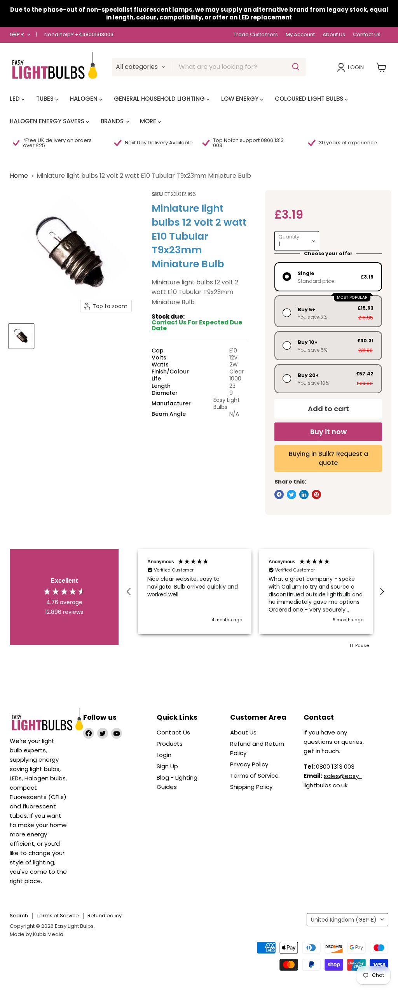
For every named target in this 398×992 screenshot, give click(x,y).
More (149, 121)
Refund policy (104, 915)
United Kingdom (344, 920)
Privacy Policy (249, 764)
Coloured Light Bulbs (310, 99)
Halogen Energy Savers (48, 121)
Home (19, 175)
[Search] (295, 67)
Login (356, 67)
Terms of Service (254, 775)
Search (19, 915)
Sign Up (167, 766)
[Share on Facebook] (279, 494)
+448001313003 (94, 34)
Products (170, 744)
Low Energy (240, 99)
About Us (334, 35)
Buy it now (328, 431)
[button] (129, 591)
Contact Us (367, 35)
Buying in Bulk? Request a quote (328, 458)
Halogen (84, 99)
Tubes (45, 99)
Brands (113, 121)
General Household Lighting (160, 99)
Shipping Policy (251, 787)
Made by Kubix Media (36, 934)
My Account (300, 35)
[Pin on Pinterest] (316, 494)
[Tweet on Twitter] (291, 494)
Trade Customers (256, 35)
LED (15, 99)
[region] (255, 591)
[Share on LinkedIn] (304, 494)
